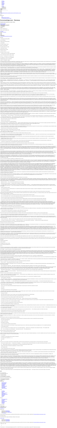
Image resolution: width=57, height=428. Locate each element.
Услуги (3, 2)
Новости (3, 4)
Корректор (3, 385)
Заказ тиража (3, 386)
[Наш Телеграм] (2, 425)
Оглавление (6, 36)
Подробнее (1, 31)
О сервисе (3, 1)
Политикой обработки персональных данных (40, 414)
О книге (1, 36)
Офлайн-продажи (4, 382)
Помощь (3, 6)
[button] (28, 11)
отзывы (3, 36)
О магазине (3, 391)
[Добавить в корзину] (3, 27)
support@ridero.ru (7, 410)
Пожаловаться (2, 35)
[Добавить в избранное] (1, 33)
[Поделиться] (1, 34)
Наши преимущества (4, 394)
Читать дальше (2, 418)
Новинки (3, 400)
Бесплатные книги (4, 401)
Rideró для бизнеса (4, 388)
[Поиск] (1, 11)
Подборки (3, 402)
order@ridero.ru (10, 412)
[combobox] (28, 10)
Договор (3, 395)
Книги (3, 392)
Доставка (3, 403)
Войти (1, 9)
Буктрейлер (3, 384)
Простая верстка (4, 383)
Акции (3, 5)
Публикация (3, 387)
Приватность (3, 393)
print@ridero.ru (8, 411)
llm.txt (2, 396)
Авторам (3, 3)
